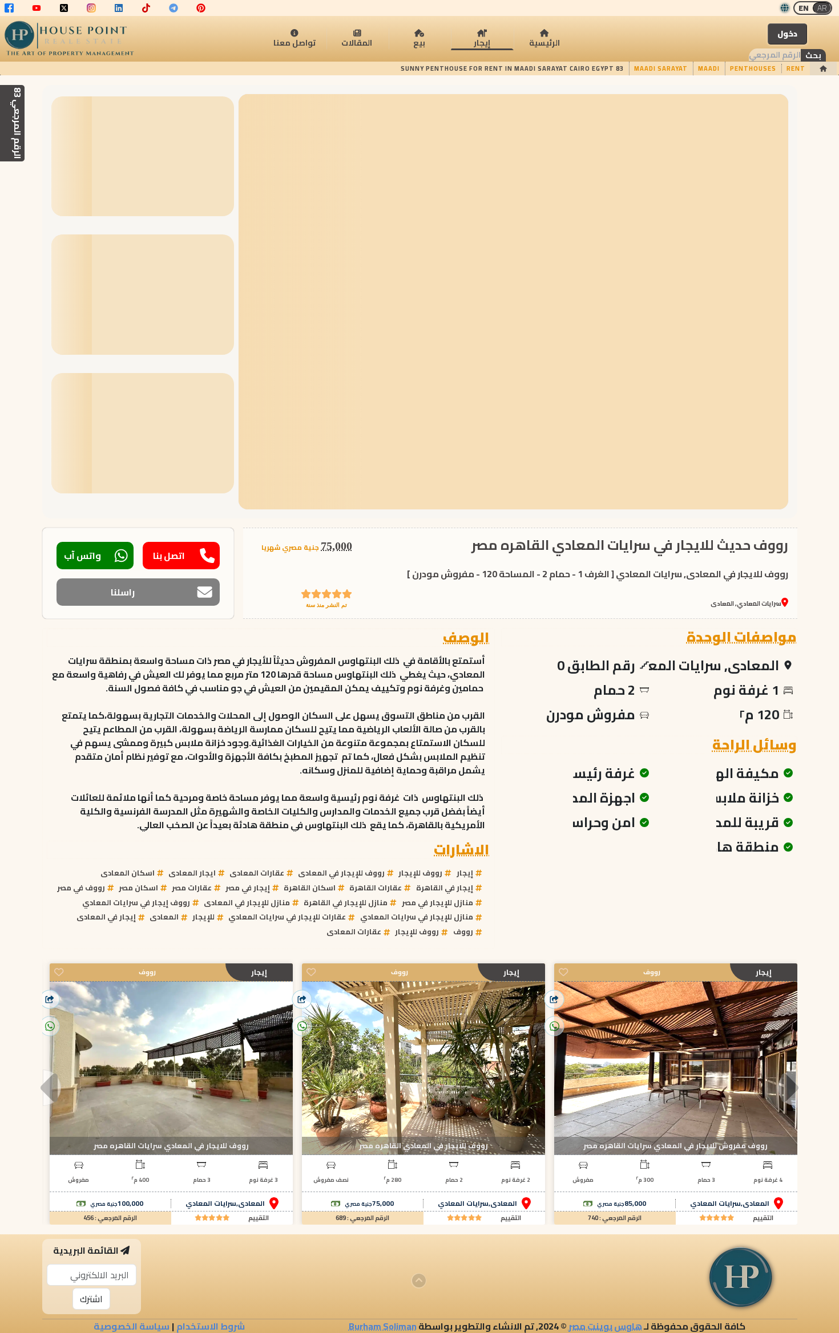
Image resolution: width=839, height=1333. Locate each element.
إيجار (465, 873)
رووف (463, 931)
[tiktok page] (146, 8)
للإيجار (203, 916)
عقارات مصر (192, 887)
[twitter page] (63, 8)
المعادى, (755, 1203)
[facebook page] (9, 8)
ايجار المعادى (192, 873)
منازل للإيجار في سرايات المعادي (416, 916)
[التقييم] (717, 1218)
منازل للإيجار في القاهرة (346, 902)
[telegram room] (173, 8)
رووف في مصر (81, 887)
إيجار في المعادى (106, 916)
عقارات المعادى (256, 873)
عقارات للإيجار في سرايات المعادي (287, 916)
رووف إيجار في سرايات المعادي (136, 902)
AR (822, 8)
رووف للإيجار (420, 873)
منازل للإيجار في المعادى (247, 902)
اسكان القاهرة (310, 887)
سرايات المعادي (715, 1203)
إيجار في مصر (247, 887)
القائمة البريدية (86, 1250)
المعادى (164, 916)
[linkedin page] (118, 8)
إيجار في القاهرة (444, 887)
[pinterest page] (200, 8)
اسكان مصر (138, 887)
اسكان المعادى (127, 873)
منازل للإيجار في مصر (437, 902)
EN (803, 8)
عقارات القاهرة (375, 887)
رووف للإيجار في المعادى (341, 873)
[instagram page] (91, 8)
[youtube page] (36, 8)
